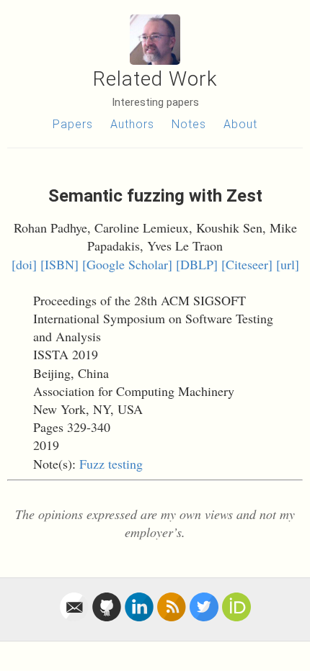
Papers (73, 124)
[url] (287, 264)
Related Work (155, 79)
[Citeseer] (247, 264)
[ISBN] (59, 264)
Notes (189, 124)
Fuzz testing (111, 463)
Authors (132, 124)
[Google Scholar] (127, 264)
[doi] (24, 264)
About (240, 124)
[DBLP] (197, 264)
